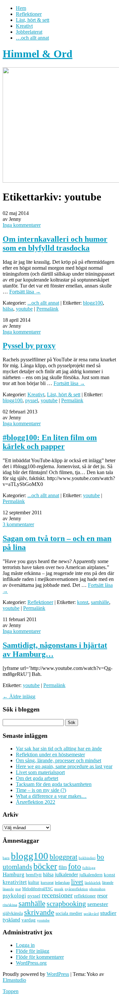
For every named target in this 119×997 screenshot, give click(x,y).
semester (97, 904)
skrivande (39, 912)
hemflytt (34, 874)
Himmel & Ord (37, 54)
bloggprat (63, 857)
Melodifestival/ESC (37, 889)
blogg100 (93, 303)
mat (18, 889)
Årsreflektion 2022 (35, 802)
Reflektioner (29, 14)
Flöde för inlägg (32, 951)
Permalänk (47, 309)
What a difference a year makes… (51, 796)
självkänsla (13, 913)
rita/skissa (10, 905)
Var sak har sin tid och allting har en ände (59, 748)
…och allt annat (32, 38)
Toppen (11, 991)
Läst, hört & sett (32, 20)
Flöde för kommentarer (40, 957)
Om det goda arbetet (37, 778)
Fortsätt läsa (25, 291)
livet (77, 881)
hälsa (8, 309)
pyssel (31, 400)
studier (108, 913)
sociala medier (69, 913)
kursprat (47, 882)
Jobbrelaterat (29, 32)
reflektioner (85, 895)
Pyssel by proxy (29, 345)
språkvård (91, 914)
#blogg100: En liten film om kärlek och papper (50, 442)
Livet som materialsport (40, 772)
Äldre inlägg (19, 696)
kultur (33, 882)
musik (58, 889)
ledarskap (62, 882)
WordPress (58, 974)
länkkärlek (93, 883)
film (63, 867)
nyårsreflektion (76, 889)
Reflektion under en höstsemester (50, 754)
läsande (8, 889)
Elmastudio (14, 980)
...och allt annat (43, 303)
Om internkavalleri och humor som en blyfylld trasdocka (55, 243)
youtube (24, 309)
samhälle (100, 602)
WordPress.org (31, 963)
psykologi (14, 895)
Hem (21, 8)
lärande (107, 882)
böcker (45, 866)
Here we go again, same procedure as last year (64, 766)
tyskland (11, 919)
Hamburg (13, 874)
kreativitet (15, 882)
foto (74, 866)
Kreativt (24, 26)
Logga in (25, 945)
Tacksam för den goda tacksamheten (54, 784)
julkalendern (90, 874)
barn (6, 858)
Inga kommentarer (22, 225)
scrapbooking (66, 903)
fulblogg (89, 868)
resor (102, 895)
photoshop (97, 889)
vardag (28, 919)
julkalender (66, 874)
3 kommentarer (18, 524)
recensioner (57, 895)
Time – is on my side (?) (41, 790)
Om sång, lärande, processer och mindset (58, 760)
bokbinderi (87, 858)
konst (82, 602)
